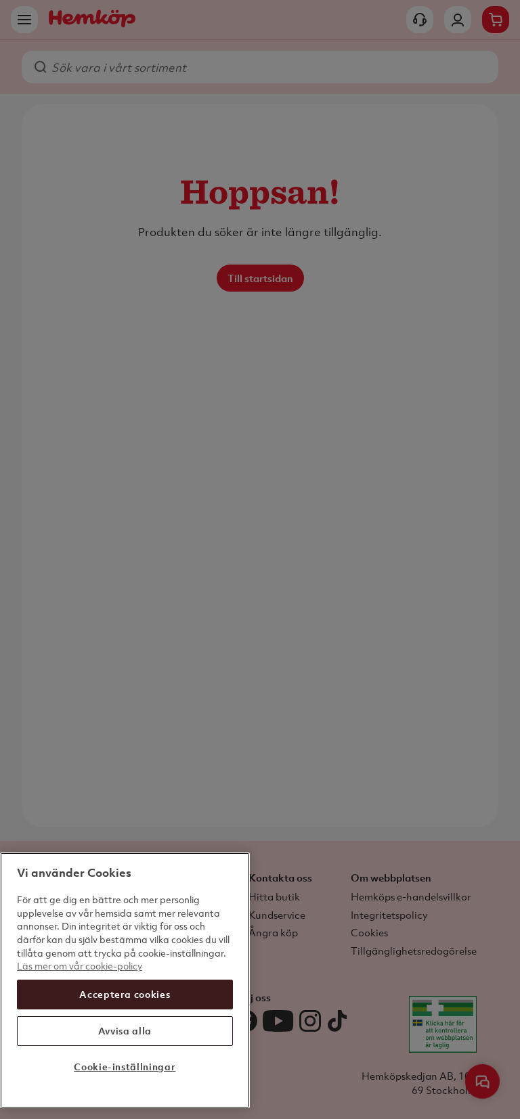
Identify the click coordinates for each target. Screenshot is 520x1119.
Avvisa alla (125, 1030)
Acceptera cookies (124, 994)
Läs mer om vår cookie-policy (79, 965)
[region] (125, 980)
